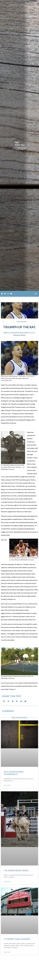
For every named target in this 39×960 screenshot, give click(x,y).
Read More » (7, 785)
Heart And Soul (21, 321)
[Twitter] (5, 293)
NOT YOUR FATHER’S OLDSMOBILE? (13, 773)
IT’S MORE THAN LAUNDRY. (17, 939)
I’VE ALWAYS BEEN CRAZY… (17, 870)
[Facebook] (2, 293)
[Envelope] (11, 293)
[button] (4, 701)
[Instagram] (8, 293)
